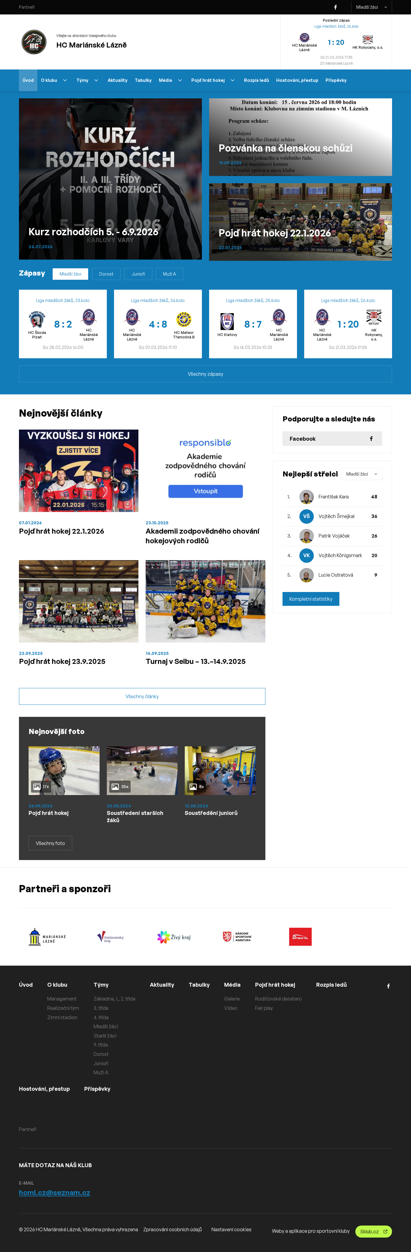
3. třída (101, 1008)
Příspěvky (336, 80)
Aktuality (118, 80)
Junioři (138, 273)
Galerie (232, 999)
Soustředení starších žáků (135, 816)
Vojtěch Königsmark (340, 555)
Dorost (106, 273)
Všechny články (142, 696)
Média (165, 80)
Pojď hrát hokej (208, 80)
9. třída (101, 1045)
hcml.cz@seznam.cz (54, 1192)
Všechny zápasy (205, 374)
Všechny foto (50, 843)
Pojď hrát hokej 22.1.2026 (61, 530)
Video (230, 1008)
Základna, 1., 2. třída (114, 999)
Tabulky (143, 80)
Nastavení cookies (232, 1229)
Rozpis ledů (256, 80)
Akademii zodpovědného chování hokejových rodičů (202, 535)
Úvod (28, 80)
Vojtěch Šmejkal (336, 516)
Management (62, 999)
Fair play (264, 1008)
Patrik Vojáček (334, 536)
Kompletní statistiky (310, 599)
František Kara (334, 497)
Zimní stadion (62, 1017)
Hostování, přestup (297, 80)
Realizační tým (63, 1008)
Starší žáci (105, 1036)
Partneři (27, 7)
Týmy (82, 80)
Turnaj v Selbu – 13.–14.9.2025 (196, 661)
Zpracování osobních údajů (172, 1229)
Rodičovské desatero (278, 999)
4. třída (101, 1017)
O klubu (49, 80)
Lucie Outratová (336, 575)
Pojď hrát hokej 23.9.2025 (62, 661)
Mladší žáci (367, 7)
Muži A (169, 273)
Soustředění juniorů (211, 812)
